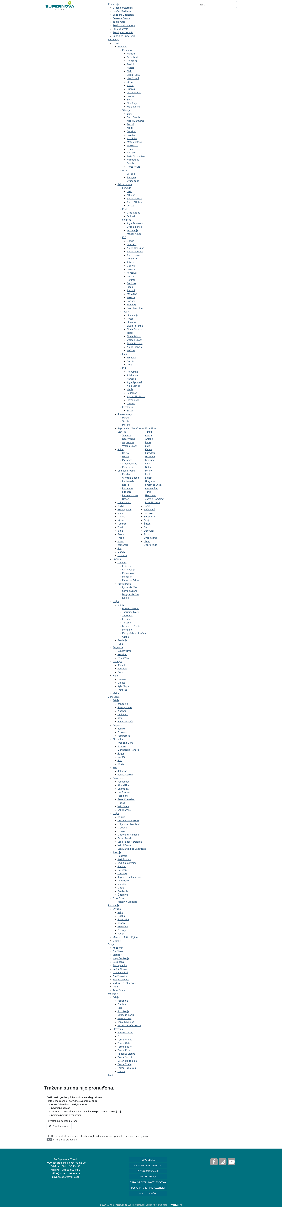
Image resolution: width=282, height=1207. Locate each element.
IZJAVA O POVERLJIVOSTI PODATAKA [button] (148, 1182)
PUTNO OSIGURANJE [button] (147, 1171)
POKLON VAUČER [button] (148, 1193)
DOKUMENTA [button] (148, 1160)
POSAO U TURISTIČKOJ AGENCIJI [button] (148, 1188)
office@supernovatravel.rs (65, 1173)
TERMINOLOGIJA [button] (148, 1176)
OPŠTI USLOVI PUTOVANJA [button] (148, 1165)
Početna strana (60, 1126)
